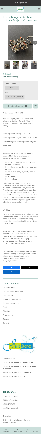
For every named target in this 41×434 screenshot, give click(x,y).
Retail (5, 307)
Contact (6, 323)
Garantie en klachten (11, 303)
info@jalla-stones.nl (10, 408)
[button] (7, 65)
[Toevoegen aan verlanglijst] (35, 106)
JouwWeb (13, 422)
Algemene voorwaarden (12, 299)
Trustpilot (7, 416)
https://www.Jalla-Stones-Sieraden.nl (18, 362)
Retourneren (8, 295)
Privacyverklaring (9, 315)
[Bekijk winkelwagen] (39, 9)
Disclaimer (7, 311)
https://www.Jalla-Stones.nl (14, 376)
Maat (6, 93)
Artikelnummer (10, 84)
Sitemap (6, 319)
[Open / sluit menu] (2, 9)
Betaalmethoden (9, 287)
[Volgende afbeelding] (35, 43)
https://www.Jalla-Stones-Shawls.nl (17, 373)
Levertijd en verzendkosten (13, 291)
